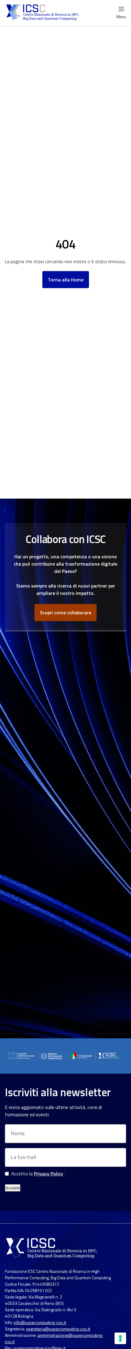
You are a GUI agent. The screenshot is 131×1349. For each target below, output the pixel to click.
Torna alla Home (65, 279)
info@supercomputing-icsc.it (40, 1322)
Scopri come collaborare (65, 612)
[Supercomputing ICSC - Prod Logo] (43, 13)
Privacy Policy (48, 1173)
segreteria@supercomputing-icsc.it (58, 1329)
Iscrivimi (12, 1188)
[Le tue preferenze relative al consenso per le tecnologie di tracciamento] (120, 1338)
